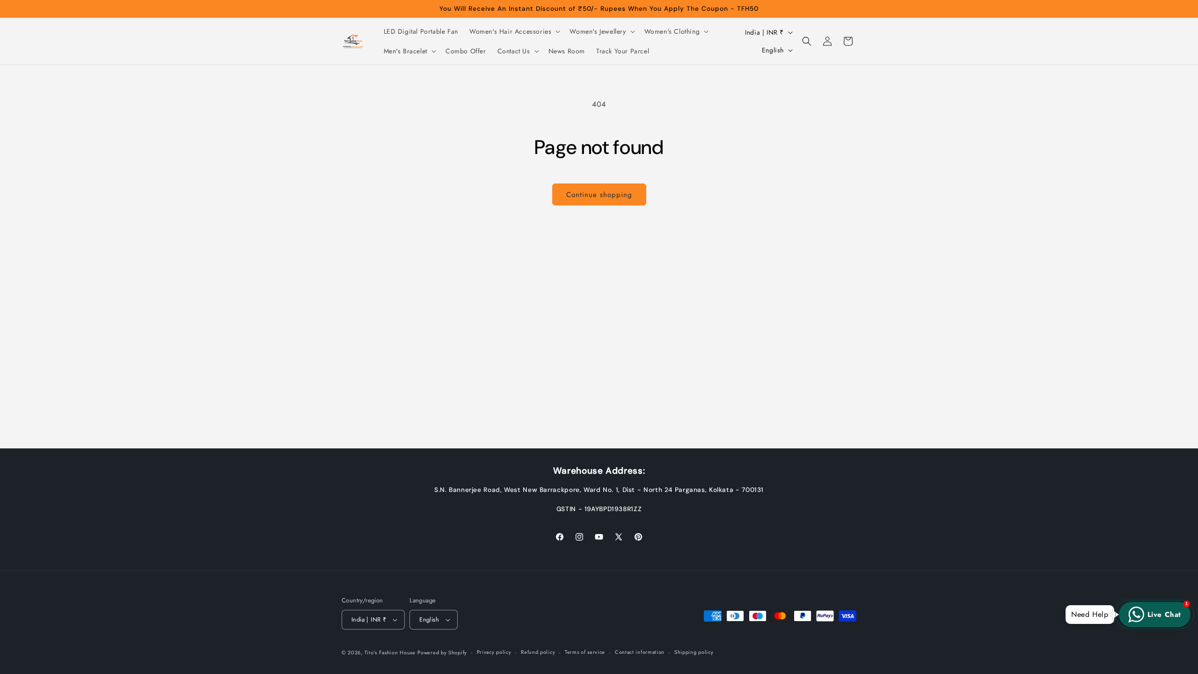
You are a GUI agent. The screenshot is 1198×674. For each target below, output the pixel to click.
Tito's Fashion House (390, 652)
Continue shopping (599, 195)
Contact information (640, 652)
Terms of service (585, 652)
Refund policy (538, 652)
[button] (514, 31)
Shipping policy (694, 652)
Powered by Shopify (442, 652)
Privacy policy (494, 652)
